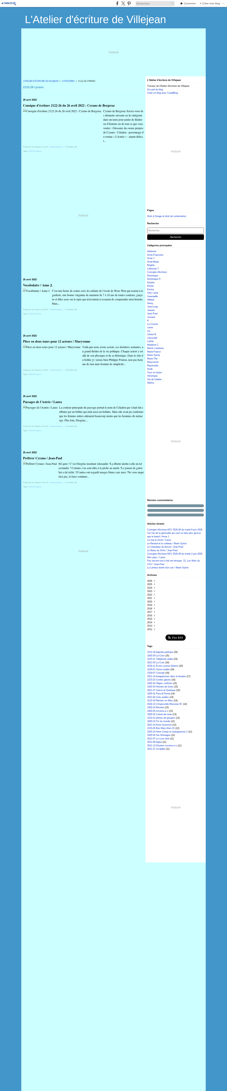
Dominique (152, 275)
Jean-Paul (152, 313)
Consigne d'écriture (157, 272)
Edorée (150, 282)
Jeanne (151, 310)
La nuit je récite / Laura (159, 540)
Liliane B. (152, 334)
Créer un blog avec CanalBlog (162, 93)
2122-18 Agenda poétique (160, 652)
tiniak (150, 369)
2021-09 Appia (154, 742)
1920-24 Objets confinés (160, 683)
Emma (150, 289)
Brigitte (150, 265)
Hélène (150, 299)
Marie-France (154, 351)
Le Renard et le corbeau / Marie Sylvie (167, 543)
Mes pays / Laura (156, 557)
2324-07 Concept (156, 672)
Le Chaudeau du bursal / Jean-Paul (165, 547)
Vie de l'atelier (154, 379)
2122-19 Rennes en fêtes (160, 700)
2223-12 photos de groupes (161, 718)
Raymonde (152, 365)
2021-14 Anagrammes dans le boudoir (167, 676)
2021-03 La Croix (156, 662)
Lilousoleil (152, 338)
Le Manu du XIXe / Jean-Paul (162, 550)
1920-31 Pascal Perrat (159, 693)
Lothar (150, 341)
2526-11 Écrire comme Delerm (163, 666)
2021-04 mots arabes (158, 697)
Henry (150, 303)
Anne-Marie (153, 261)
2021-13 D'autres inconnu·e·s (162, 745)
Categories (68, 80)
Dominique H (153, 279)
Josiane (151, 317)
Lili (148, 331)
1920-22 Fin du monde (159, 721)
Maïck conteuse (155, 348)
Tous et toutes (154, 372)
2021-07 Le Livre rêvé (158, 738)
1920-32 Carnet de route (160, 714)
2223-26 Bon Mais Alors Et (161, 728)
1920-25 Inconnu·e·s (158, 711)
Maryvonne (153, 362)
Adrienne (151, 251)
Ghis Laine (152, 292)
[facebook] (117, 3)
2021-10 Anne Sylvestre (159, 724)
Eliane (150, 286)
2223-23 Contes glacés (159, 679)
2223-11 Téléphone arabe (160, 659)
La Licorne (152, 324)
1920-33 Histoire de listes (160, 686)
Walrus (150, 382)
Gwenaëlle (152, 296)
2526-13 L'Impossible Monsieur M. (165, 704)
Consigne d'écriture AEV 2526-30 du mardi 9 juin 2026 (174, 529)
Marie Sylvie (153, 355)
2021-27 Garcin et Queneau (161, 690)
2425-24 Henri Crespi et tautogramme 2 (167, 731)
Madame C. (153, 344)
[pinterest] (129, 3)
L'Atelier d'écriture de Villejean (41, 80)
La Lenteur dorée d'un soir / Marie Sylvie (168, 567)
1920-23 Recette (156, 707)
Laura (150, 327)
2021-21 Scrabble (156, 749)
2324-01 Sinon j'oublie (158, 669)
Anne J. (151, 258)
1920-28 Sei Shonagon (159, 735)
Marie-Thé (152, 358)
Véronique (152, 375)
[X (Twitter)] (123, 3)
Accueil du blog (155, 89)
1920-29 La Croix (156, 655)
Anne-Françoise (155, 255)
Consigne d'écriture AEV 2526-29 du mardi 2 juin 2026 (174, 553)
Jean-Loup (152, 306)
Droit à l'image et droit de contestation (166, 216)
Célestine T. (153, 268)
